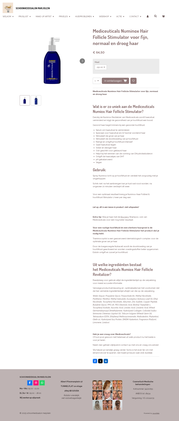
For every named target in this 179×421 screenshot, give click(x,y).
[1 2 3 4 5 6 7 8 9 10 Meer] (97, 81)
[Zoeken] (155, 16)
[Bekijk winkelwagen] (163, 16)
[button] (25, 100)
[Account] (148, 16)
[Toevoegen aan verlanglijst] (133, 81)
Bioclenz (125, 217)
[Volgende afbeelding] (82, 61)
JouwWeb (155, 413)
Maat (97, 62)
